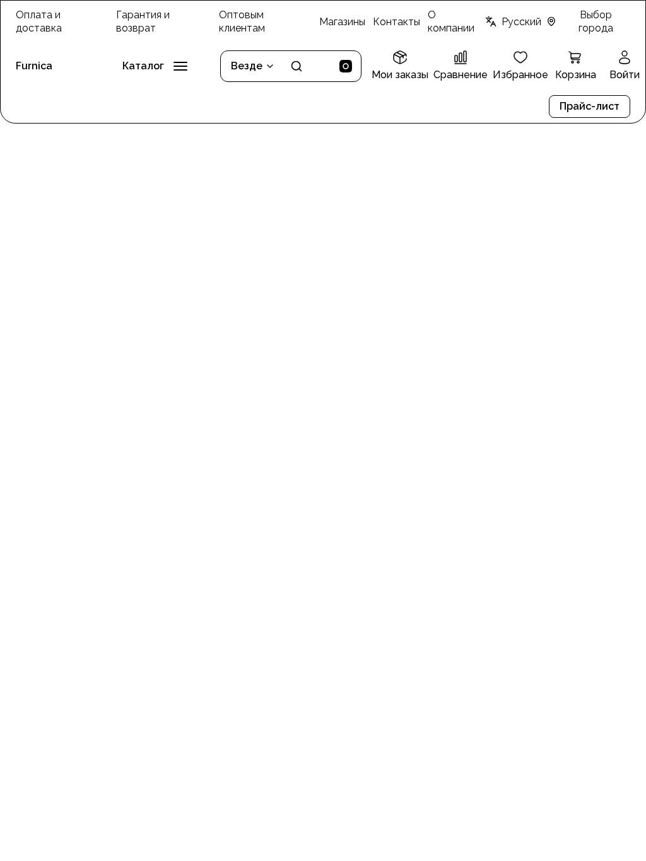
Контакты (396, 22)
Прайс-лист (590, 106)
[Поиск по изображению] (345, 66)
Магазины (342, 22)
